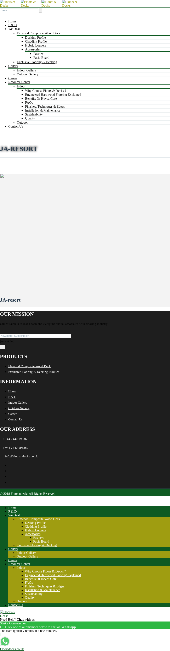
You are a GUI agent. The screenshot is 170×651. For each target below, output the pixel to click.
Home (12, 21)
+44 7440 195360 (16, 439)
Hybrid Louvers (35, 45)
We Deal (14, 29)
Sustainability (34, 114)
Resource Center (19, 82)
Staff (15, 163)
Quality (30, 118)
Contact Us (15, 126)
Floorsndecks (19, 493)
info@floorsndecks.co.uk (21, 456)
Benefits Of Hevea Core (41, 98)
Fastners (38, 53)
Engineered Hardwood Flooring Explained (53, 94)
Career (12, 78)
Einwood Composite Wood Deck (29, 366)
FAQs (29, 102)
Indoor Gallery (26, 70)
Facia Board (41, 57)
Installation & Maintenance (42, 110)
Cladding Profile (36, 41)
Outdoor (22, 122)
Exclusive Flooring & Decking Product (33, 371)
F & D (12, 25)
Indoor (21, 86)
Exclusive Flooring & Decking (37, 62)
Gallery (13, 66)
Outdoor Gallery (27, 74)
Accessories (33, 49)
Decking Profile (35, 37)
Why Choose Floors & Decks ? (45, 90)
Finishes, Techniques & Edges (45, 106)
